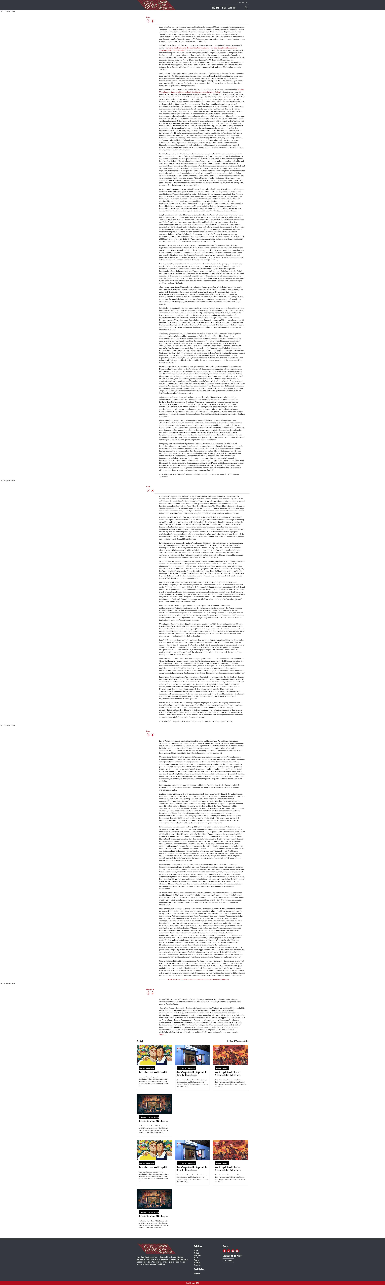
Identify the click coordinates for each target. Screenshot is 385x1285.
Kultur (148, 17)
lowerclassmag (155, 1117)
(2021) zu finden (213, 92)
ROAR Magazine (174, 979)
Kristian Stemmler (190, 1068)
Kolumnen (197, 1265)
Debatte (196, 1260)
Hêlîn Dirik (225, 1068)
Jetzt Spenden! (228, 1260)
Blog (224, 7)
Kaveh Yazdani (150, 1068)
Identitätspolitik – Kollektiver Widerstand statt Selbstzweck (228, 1073)
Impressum (197, 1273)
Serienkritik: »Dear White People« (153, 1121)
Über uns (232, 7)
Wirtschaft (197, 1255)
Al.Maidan (197, 1262)
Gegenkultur (150, 989)
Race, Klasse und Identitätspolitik (153, 1072)
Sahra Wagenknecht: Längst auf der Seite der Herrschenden (192, 1073)
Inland (148, 486)
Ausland (196, 1253)
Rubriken (215, 7)
